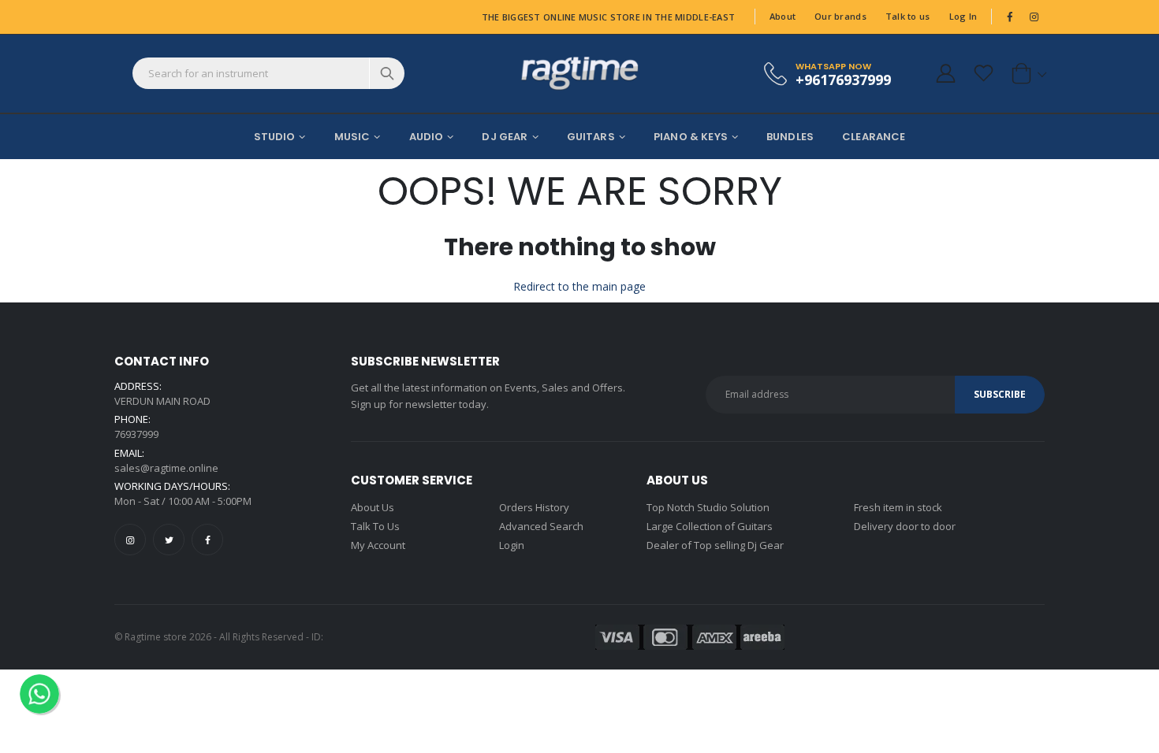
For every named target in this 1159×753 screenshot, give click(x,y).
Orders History (534, 507)
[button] (1026, 73)
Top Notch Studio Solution (708, 507)
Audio (426, 136)
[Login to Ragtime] (945, 73)
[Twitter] (168, 539)
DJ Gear (504, 136)
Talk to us (907, 16)
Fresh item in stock (898, 507)
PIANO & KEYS (691, 136)
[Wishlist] (983, 73)
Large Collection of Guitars (710, 526)
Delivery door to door (905, 526)
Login (511, 545)
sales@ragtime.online (166, 468)
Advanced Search (541, 526)
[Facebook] (207, 539)
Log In (963, 16)
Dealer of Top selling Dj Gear (715, 545)
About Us (372, 507)
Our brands (840, 16)
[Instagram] (130, 539)
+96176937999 (843, 79)
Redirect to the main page (579, 286)
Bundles (790, 136)
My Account (378, 545)
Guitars (591, 136)
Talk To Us (375, 526)
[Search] (386, 73)
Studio (275, 136)
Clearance (873, 136)
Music (352, 136)
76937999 (136, 434)
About (783, 16)
